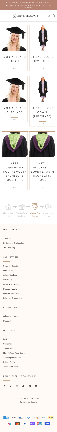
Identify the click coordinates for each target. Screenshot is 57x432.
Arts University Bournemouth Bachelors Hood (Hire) (15, 172)
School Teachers (10, 275)
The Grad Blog (9, 247)
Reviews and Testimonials (13, 243)
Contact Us (7, 343)
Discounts (7, 320)
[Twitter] (11, 386)
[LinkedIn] (36, 386)
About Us (7, 238)
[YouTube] (30, 386)
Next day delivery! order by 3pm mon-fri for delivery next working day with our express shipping (28, 5)
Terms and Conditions (12, 366)
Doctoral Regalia (10, 288)
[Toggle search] (48, 16)
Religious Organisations (13, 298)
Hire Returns (8, 270)
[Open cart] (53, 15)
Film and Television (11, 293)
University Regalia (10, 266)
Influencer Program (11, 316)
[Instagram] (17, 386)
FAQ (5, 339)
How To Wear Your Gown (13, 353)
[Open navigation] (3, 16)
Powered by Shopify (28, 402)
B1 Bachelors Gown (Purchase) (42, 112)
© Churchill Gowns (28, 398)
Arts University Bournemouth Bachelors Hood (42, 172)
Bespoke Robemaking (12, 284)
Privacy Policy (9, 362)
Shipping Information (12, 357)
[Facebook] (4, 386)
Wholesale (7, 279)
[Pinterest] (23, 386)
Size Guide (7, 348)
